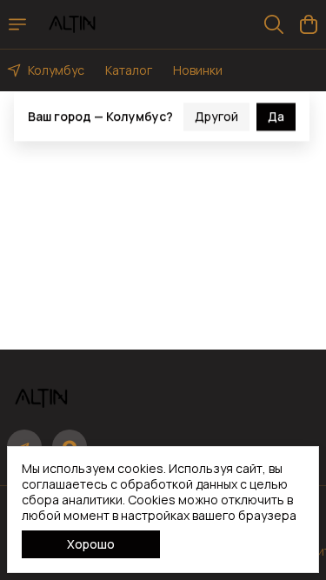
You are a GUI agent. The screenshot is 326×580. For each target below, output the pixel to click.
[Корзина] (308, 24)
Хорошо (91, 544)
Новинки (198, 70)
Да (276, 111)
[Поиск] (273, 24)
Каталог (128, 70)
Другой (216, 111)
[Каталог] (17, 24)
